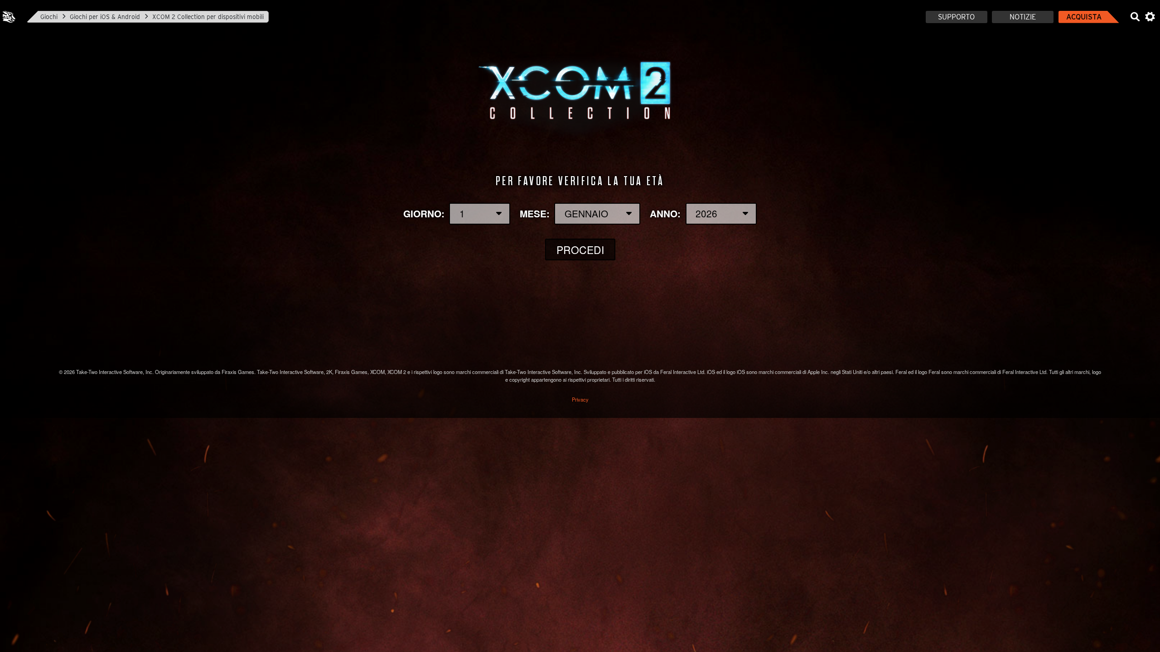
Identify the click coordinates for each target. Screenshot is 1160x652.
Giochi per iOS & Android (105, 16)
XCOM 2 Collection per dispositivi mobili (208, 16)
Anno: (665, 213)
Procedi (580, 249)
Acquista (1084, 17)
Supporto (956, 17)
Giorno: (424, 213)
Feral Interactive (9, 17)
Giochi (49, 16)
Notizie (1023, 17)
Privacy (580, 399)
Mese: (535, 213)
